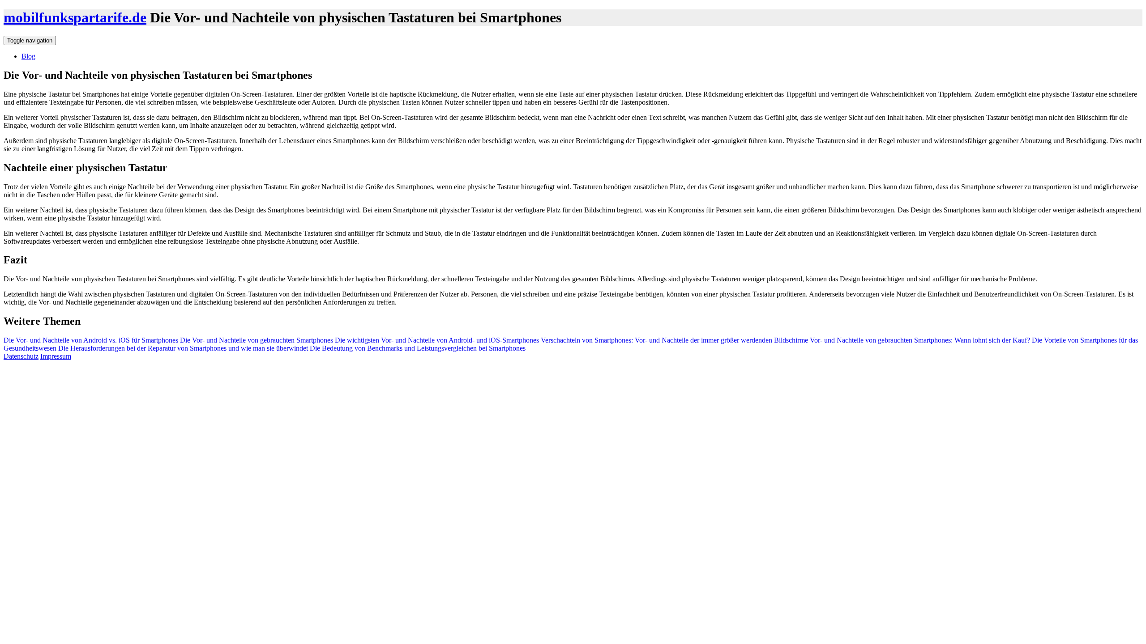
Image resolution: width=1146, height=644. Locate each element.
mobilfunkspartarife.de (75, 17)
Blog (28, 56)
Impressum (55, 356)
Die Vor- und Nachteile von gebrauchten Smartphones (256, 340)
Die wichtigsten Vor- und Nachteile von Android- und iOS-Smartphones (437, 340)
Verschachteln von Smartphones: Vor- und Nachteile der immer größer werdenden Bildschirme (673, 340)
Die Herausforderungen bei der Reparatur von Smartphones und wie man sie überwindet (182, 348)
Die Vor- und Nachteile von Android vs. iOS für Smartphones (91, 340)
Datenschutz (21, 356)
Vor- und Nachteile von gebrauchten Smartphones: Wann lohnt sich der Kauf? (919, 340)
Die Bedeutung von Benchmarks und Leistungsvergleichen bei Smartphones (417, 348)
